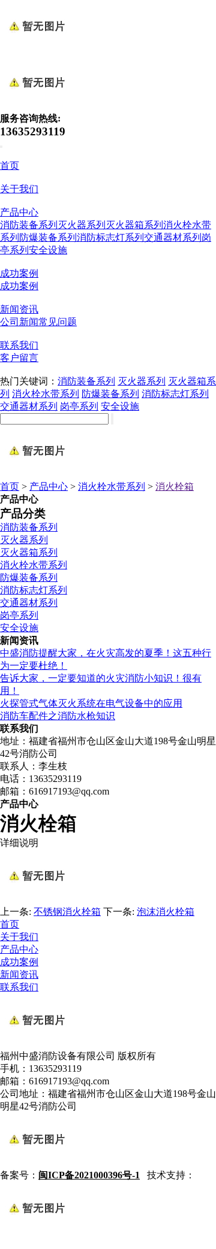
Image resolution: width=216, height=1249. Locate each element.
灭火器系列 (82, 225)
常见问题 (57, 322)
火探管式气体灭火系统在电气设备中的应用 (91, 703)
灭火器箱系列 (134, 225)
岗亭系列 (79, 406)
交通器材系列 (173, 237)
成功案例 (19, 273)
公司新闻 (19, 322)
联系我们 (19, 345)
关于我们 (19, 189)
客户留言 (19, 358)
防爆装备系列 (48, 237)
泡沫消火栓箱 (165, 912)
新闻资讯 (19, 309)
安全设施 (48, 250)
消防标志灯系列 (110, 237)
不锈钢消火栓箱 (67, 912)
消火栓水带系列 (45, 394)
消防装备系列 (29, 225)
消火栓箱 (174, 486)
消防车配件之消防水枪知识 (57, 716)
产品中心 (19, 212)
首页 (9, 165)
